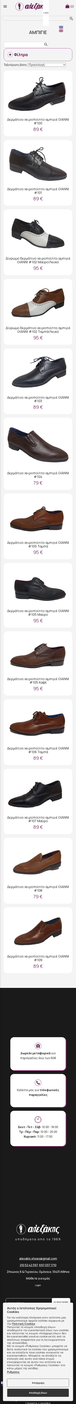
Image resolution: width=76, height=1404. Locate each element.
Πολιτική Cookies (23, 1323)
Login (38, 1285)
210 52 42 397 (29, 1265)
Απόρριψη (38, 1382)
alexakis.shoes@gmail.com (38, 1258)
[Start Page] (32, 6)
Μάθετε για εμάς (38, 1278)
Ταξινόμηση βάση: (16, 64)
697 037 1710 (47, 1265)
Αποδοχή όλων (38, 1392)
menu (5, 6)
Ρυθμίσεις (13, 1371)
